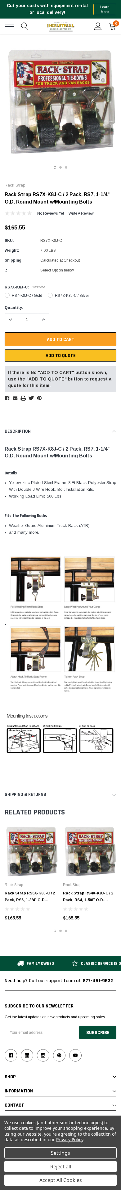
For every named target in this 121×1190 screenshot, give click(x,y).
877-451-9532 (98, 981)
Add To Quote (61, 355)
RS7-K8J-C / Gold (27, 295)
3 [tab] (66, 167)
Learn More (105, 9)
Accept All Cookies (60, 1180)
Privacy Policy (69, 1139)
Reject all (60, 1166)
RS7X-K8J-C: (25, 287)
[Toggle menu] (9, 26)
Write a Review (81, 213)
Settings (60, 1153)
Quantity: (14, 307)
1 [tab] (55, 167)
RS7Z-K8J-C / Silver (72, 295)
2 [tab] (60, 167)
